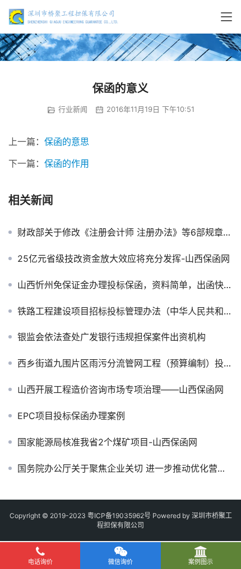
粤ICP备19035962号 (119, 515)
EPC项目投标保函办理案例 (71, 416)
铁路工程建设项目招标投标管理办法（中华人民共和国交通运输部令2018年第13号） (125, 311)
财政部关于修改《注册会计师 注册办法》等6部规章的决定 (125, 232)
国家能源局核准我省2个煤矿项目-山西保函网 (107, 442)
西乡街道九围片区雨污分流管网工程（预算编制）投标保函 (125, 363)
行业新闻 (72, 109)
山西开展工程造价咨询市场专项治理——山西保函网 (120, 389)
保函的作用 (66, 163)
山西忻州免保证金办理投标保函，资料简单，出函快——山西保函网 (125, 285)
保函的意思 (66, 141)
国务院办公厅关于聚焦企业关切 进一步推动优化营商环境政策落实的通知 (125, 468)
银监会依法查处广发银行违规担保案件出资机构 (111, 337)
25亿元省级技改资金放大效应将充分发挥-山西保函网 (123, 258)
